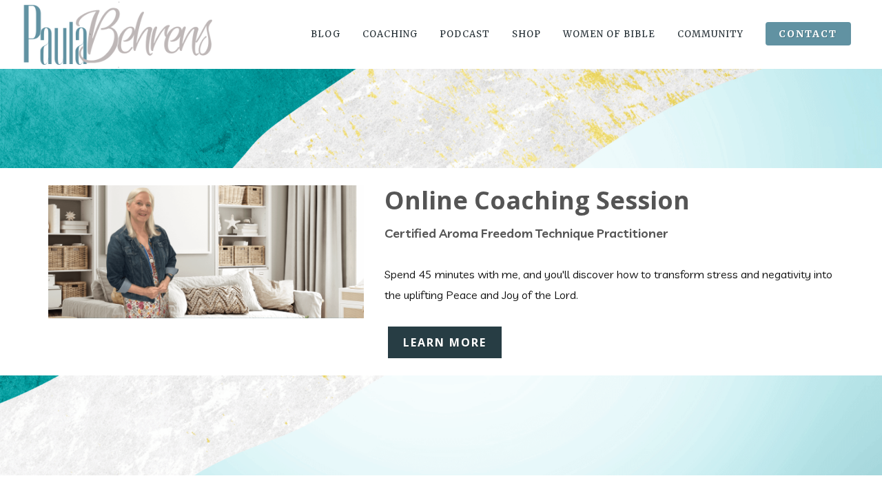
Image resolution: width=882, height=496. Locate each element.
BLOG (325, 34)
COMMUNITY (710, 34)
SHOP (526, 34)
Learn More (444, 342)
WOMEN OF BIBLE (609, 34)
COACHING (390, 34)
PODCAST (465, 34)
